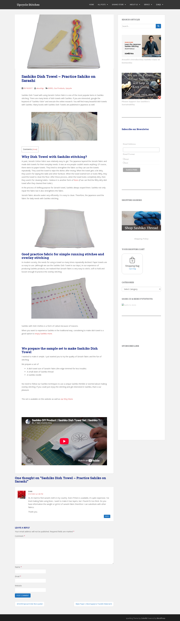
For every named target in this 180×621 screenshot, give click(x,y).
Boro (76, 180)
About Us (134, 4)
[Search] (158, 26)
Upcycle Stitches (28, 4)
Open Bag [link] (132, 269)
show (35, 149)
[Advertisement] (141, 390)
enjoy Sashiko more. (44, 333)
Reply (107, 516)
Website (18, 585)
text (126, 163)
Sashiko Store (117, 4)
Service (147, 4)
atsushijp (40, 88)
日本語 (158, 4)
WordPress (161, 618)
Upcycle (69, 88)
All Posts (102, 4)
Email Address (129, 144)
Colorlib (144, 618)
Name (18, 567)
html (127, 159)
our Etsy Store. (67, 399)
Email (18, 576)
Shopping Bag (132, 265)
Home (91, 4)
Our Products (59, 88)
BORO (50, 88)
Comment (20, 536)
